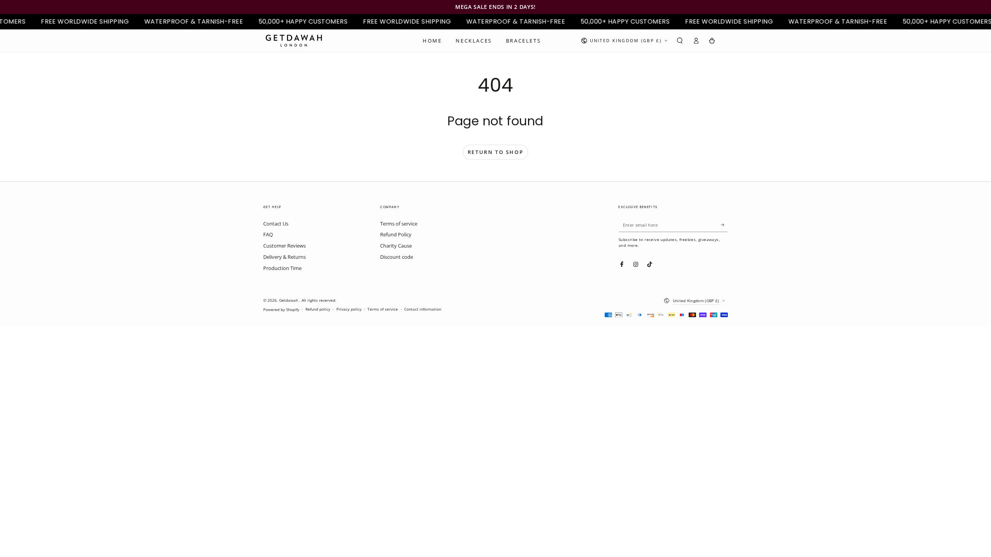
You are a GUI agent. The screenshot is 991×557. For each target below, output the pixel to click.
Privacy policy (349, 309)
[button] (680, 40)
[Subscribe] (724, 225)
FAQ (268, 234)
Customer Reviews (284, 245)
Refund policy (317, 309)
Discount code (396, 256)
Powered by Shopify (281, 309)
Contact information (422, 309)
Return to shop (495, 152)
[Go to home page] (293, 41)
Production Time (282, 268)
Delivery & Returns (284, 256)
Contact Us (275, 223)
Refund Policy (395, 234)
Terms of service (398, 223)
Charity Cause (396, 245)
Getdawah (289, 300)
